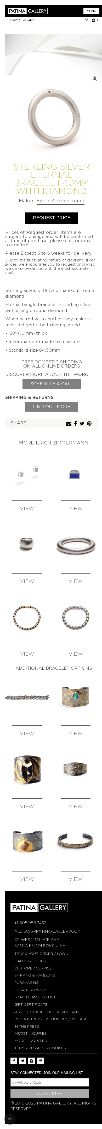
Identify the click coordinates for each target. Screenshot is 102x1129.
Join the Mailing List (35, 997)
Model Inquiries (30, 1041)
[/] (29, 11)
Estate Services (31, 990)
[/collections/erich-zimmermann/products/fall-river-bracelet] (27, 696)
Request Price (51, 217)
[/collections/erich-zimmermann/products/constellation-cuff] (75, 769)
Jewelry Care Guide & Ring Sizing (48, 1012)
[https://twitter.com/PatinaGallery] (22, 1061)
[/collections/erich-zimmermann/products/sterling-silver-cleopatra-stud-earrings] (27, 471)
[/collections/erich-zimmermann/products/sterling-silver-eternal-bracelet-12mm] (75, 544)
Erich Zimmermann (60, 200)
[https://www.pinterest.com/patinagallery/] (40, 1061)
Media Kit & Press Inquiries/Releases (52, 1019)
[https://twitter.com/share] (83, 424)
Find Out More (51, 406)
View (27, 508)
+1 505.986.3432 (21, 20)
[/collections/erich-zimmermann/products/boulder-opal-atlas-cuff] (75, 696)
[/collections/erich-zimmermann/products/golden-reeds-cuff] (75, 842)
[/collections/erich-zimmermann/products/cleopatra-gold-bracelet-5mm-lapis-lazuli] (27, 617)
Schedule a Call (51, 383)
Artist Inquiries (30, 1033)
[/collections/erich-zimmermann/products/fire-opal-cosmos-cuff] (27, 842)
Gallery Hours (30, 961)
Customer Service (33, 968)
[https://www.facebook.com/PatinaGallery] (13, 1061)
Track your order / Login (41, 954)
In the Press (26, 1026)
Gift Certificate (31, 1004)
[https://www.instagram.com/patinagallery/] (31, 1061)
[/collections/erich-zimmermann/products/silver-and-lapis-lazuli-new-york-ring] (75, 471)
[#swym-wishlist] (87, 20)
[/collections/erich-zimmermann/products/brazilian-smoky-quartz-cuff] (27, 769)
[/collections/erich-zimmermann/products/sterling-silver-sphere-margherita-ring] (27, 544)
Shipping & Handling (34, 975)
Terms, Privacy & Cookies (40, 1048)
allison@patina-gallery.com (47, 931)
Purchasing (26, 983)
